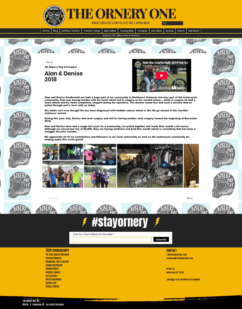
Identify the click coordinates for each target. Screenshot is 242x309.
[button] (70, 30)
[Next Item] (193, 165)
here (173, 279)
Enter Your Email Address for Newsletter (93, 234)
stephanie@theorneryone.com (179, 258)
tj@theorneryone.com (176, 254)
